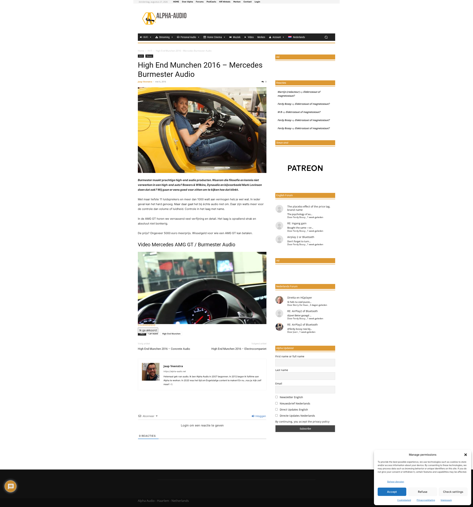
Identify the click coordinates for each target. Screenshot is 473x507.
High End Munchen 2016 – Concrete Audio (164, 349)
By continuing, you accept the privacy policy (302, 421)
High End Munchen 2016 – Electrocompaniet (238, 349)
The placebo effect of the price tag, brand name (308, 208)
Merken (261, 37)
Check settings (453, 492)
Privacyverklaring (426, 500)
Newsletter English (291, 397)
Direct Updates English (293, 409)
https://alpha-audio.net (175, 371)
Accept (392, 492)
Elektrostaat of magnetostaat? (312, 104)
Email (278, 383)
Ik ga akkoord (148, 330)
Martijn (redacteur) (289, 91)
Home (141, 50)
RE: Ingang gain (297, 223)
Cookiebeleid (404, 500)
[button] (465, 455)
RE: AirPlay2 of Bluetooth (302, 311)
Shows (149, 56)
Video (251, 37)
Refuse (422, 492)
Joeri (295, 332)
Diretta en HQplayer (299, 297)
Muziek (236, 37)
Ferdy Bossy (284, 104)
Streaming (164, 37)
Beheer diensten (395, 481)
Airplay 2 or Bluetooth (300, 237)
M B (280, 112)
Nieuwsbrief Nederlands (294, 403)
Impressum (446, 500)
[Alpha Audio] (164, 18)
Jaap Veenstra (145, 81)
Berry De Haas (300, 305)
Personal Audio (188, 37)
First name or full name (289, 356)
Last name (281, 370)
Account (277, 37)
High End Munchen (171, 333)
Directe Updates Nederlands (297, 415)
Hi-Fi (145, 37)
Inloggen (260, 416)
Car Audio (153, 333)
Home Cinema (214, 37)
